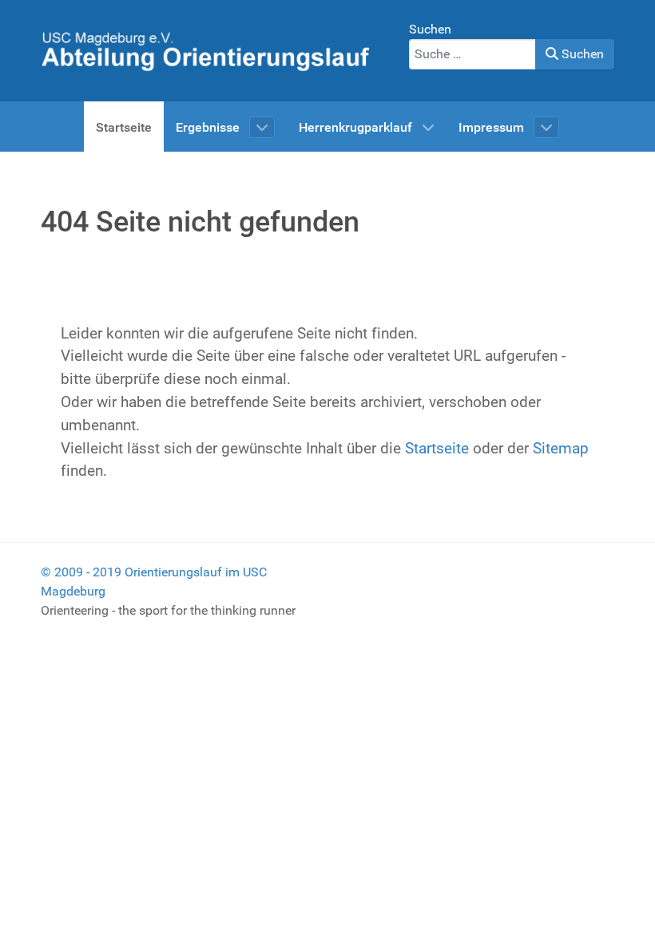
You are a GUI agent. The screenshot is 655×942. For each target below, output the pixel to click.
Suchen (430, 29)
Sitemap (561, 448)
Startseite (437, 448)
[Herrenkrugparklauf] (205, 49)
